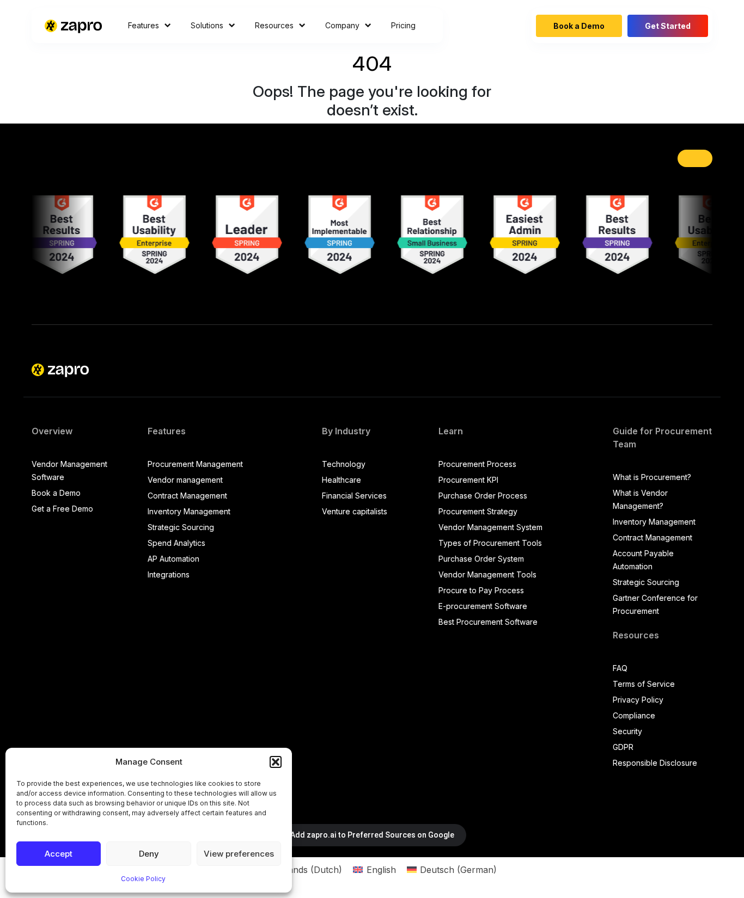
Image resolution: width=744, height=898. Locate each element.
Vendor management (185, 479)
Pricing (403, 25)
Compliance (634, 715)
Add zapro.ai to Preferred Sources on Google (372, 835)
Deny (149, 853)
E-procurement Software (482, 606)
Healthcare (341, 479)
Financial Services (354, 495)
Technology (343, 464)
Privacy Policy (638, 699)
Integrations (169, 574)
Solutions (207, 25)
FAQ (620, 668)
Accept (58, 853)
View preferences (239, 853)
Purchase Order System (481, 558)
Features (143, 25)
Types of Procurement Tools (490, 543)
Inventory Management (189, 511)
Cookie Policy (143, 879)
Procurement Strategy (477, 511)
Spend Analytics (176, 543)
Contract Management (187, 495)
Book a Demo (579, 25)
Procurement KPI (468, 479)
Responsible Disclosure (655, 762)
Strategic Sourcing (181, 527)
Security (627, 731)
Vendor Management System (490, 527)
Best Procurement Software (488, 621)
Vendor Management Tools (487, 574)
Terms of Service (644, 683)
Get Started (668, 25)
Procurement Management (195, 464)
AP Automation (173, 558)
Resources (274, 25)
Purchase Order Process (482, 495)
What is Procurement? (652, 477)
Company (342, 25)
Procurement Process (477, 464)
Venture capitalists (354, 511)
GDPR (623, 747)
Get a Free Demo (62, 508)
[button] (275, 761)
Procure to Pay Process (481, 590)
